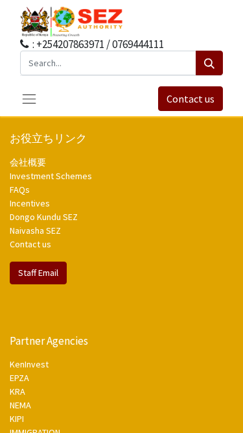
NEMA (20, 405)
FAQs (20, 189)
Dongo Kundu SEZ (44, 217)
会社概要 (28, 162)
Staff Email (38, 272)
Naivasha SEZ (35, 230)
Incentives (30, 203)
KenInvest (29, 364)
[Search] (209, 63)
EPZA (19, 378)
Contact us (190, 98)
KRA (17, 391)
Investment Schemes (52, 176)
